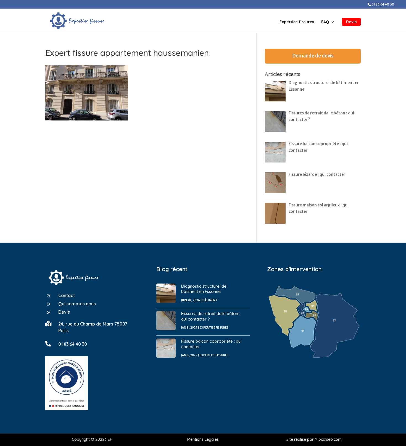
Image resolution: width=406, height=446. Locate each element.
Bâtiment (210, 300)
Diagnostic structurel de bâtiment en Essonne (203, 289)
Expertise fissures (297, 22)
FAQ (325, 22)
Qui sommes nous (77, 303)
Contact (66, 295)
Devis (351, 21)
